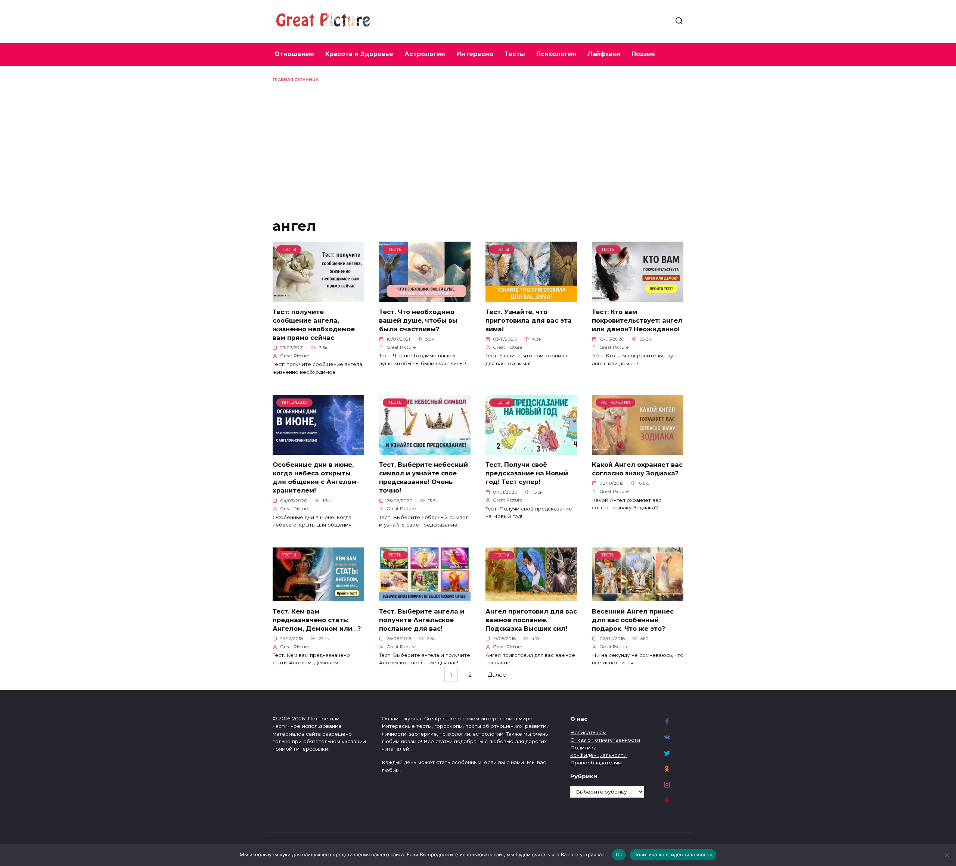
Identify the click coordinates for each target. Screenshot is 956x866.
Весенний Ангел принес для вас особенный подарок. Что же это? (633, 619)
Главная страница (296, 79)
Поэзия (643, 54)
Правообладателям (596, 763)
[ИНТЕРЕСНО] (318, 450)
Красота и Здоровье (359, 54)
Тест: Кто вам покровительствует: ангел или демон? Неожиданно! (637, 320)
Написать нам (588, 732)
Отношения (294, 54)
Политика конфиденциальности (673, 854)
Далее (497, 674)
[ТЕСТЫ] (318, 297)
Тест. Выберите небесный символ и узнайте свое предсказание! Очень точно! (423, 477)
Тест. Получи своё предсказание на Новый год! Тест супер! (526, 473)
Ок (619, 854)
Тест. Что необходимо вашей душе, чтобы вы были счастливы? (418, 320)
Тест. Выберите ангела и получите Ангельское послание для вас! (421, 619)
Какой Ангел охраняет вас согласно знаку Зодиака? (637, 469)
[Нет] (946, 855)
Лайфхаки (603, 54)
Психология (556, 54)
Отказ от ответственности (605, 740)
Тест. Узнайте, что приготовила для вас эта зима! (528, 320)
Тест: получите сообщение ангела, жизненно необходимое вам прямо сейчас (314, 324)
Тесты (515, 54)
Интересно (474, 54)
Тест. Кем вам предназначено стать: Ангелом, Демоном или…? (317, 619)
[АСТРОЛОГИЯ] (637, 450)
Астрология (424, 54)
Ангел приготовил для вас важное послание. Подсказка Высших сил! (531, 619)
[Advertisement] (478, 139)
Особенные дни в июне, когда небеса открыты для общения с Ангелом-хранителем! (316, 477)
